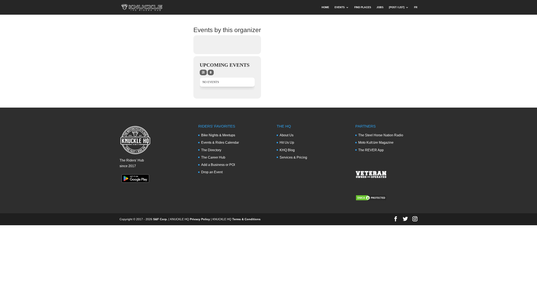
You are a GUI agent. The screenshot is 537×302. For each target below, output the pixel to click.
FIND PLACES (362, 7)
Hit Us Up (287, 142)
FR (415, 7)
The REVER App (371, 150)
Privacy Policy (200, 219)
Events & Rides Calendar (220, 142)
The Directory (211, 150)
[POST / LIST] (396, 7)
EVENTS (340, 7)
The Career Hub (213, 157)
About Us (286, 135)
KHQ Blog (287, 150)
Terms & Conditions (246, 219)
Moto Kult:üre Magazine (376, 142)
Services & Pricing (293, 157)
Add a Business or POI (218, 165)
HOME (325, 7)
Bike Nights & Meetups (218, 135)
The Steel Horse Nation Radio (380, 135)
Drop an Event (212, 172)
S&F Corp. (160, 219)
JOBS (380, 7)
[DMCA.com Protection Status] (371, 200)
